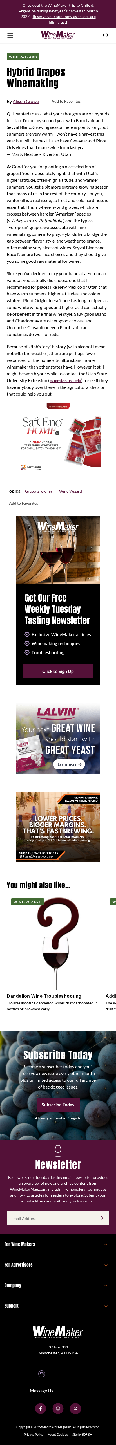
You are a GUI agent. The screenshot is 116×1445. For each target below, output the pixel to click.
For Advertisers (19, 1264)
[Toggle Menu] (10, 35)
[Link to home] (58, 35)
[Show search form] (105, 35)
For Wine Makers (20, 1244)
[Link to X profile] (75, 1412)
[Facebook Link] (40, 1412)
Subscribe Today (58, 1104)
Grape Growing (38, 491)
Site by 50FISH (82, 1434)
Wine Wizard (70, 491)
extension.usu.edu (65, 380)
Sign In (75, 1118)
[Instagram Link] (58, 1412)
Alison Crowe (26, 101)
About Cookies (58, 1434)
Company (13, 1285)
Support (12, 1305)
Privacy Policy (33, 1434)
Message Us (41, 1390)
